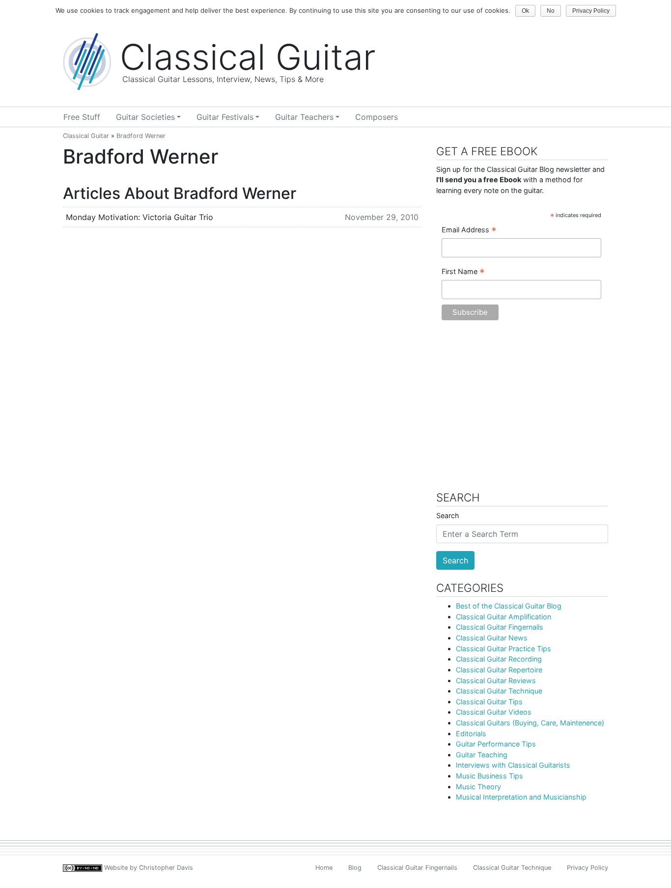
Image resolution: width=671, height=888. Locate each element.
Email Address (469, 230)
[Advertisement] (522, 410)
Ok (525, 10)
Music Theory (478, 786)
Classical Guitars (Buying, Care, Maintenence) (530, 723)
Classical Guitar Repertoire (499, 670)
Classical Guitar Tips (489, 701)
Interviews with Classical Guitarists (513, 765)
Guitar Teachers (304, 117)
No (551, 10)
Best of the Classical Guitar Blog (508, 606)
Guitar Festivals (224, 117)
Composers (376, 117)
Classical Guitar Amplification (503, 616)
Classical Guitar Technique (499, 691)
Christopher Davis (166, 867)
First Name (463, 272)
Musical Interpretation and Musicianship (521, 797)
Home (324, 867)
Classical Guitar (86, 135)
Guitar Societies (145, 117)
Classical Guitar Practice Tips (503, 648)
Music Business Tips (489, 776)
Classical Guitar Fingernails (499, 627)
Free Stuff (81, 117)
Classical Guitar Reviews (496, 680)
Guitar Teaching (481, 754)
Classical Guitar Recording (499, 659)
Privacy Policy (587, 867)
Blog (355, 867)
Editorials (471, 733)
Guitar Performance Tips (496, 744)
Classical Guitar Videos (493, 712)
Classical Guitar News (492, 638)
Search (447, 515)
